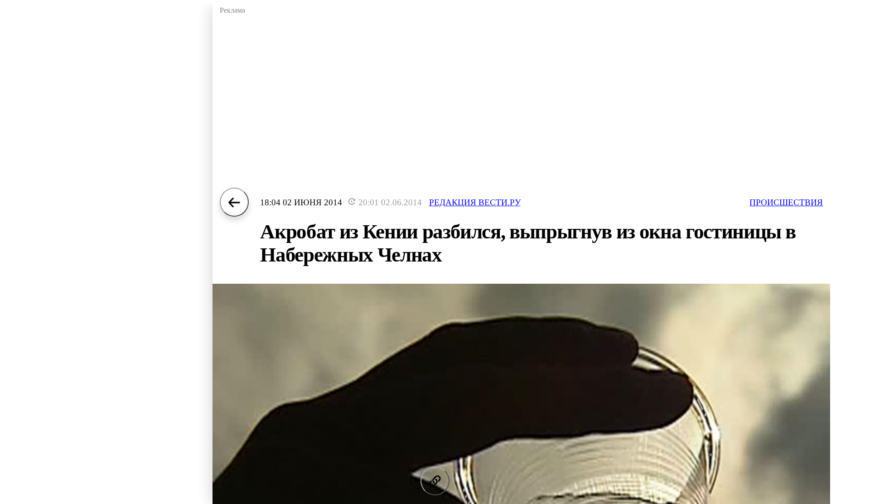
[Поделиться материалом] (435, 480)
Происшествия (786, 202)
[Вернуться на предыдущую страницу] (234, 202)
